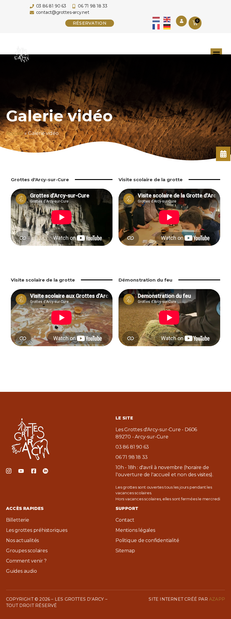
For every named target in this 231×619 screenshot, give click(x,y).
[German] (167, 26)
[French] (156, 26)
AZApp (217, 599)
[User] (181, 21)
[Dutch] (156, 19)
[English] (167, 19)
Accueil (14, 133)
